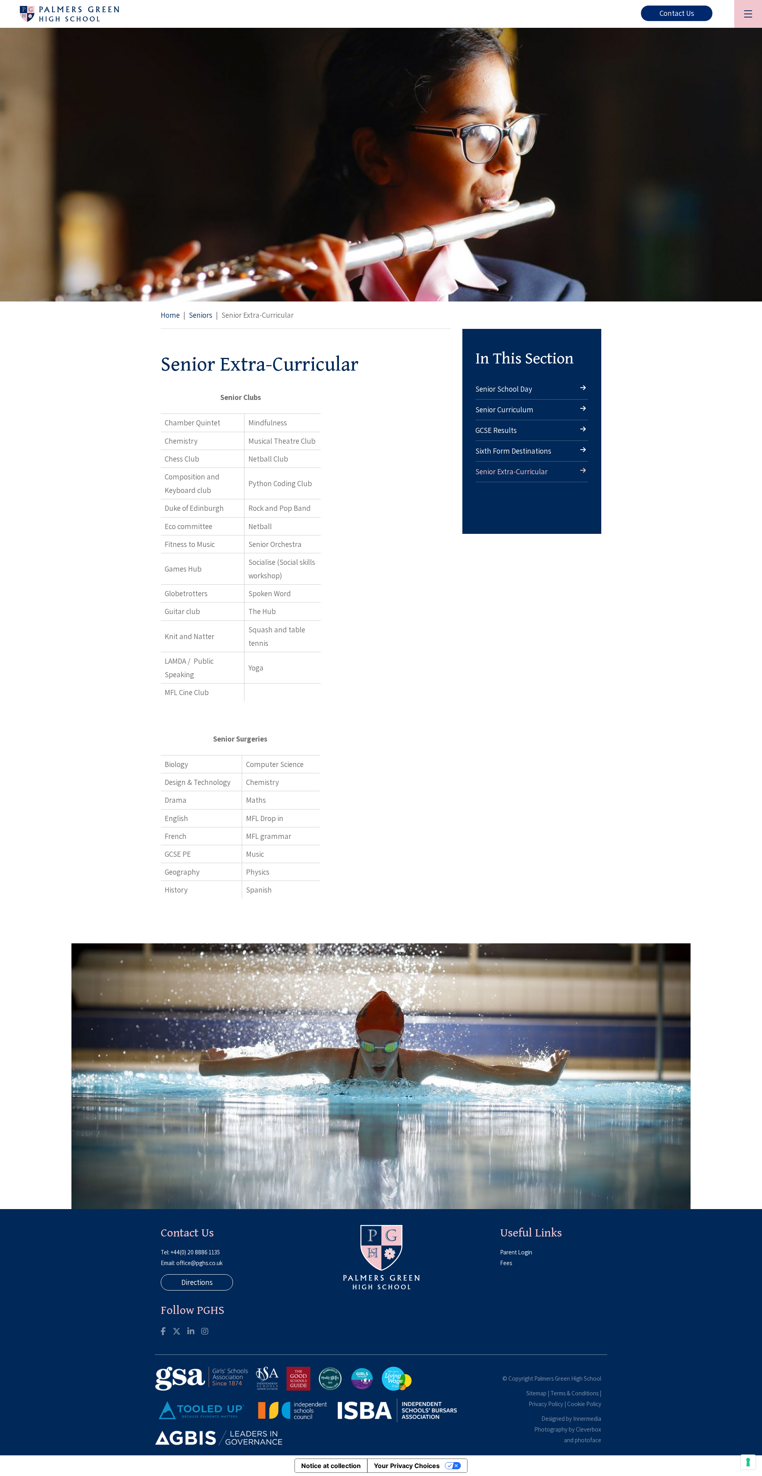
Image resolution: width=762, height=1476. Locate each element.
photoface (588, 1440)
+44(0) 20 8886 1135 (195, 1252)
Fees (506, 1263)
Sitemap (536, 1393)
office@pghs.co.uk (199, 1263)
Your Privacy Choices (407, 1466)
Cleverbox (588, 1429)
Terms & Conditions (574, 1393)
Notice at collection (331, 1466)
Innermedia (587, 1418)
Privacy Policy (546, 1404)
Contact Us (677, 13)
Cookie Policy (584, 1404)
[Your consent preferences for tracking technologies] (748, 1462)
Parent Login (516, 1252)
